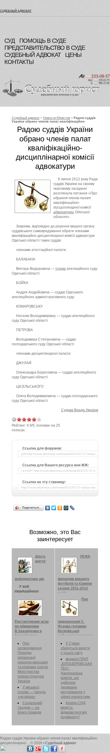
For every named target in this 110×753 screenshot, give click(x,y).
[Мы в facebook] (53, 748)
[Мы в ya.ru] (61, 748)
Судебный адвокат (15, 10)
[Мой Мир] (66, 508)
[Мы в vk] (30, 748)
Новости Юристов (56, 118)
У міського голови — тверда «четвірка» (32, 692)
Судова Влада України (79, 410)
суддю (60, 269)
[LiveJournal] (72, 508)
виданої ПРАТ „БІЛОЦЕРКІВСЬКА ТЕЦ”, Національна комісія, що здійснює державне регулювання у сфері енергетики (76, 678)
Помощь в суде (42, 40)
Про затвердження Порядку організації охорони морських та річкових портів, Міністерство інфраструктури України (33, 662)
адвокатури (63, 212)
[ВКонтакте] (48, 508)
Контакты (19, 62)
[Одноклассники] (60, 508)
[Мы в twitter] (46, 748)
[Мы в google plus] (38, 748)
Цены (73, 55)
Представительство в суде (44, 47)
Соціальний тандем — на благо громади (30, 707)
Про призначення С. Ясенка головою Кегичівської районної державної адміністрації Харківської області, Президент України (75, 624)
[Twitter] (54, 508)
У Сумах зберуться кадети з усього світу (75, 648)
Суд (9, 40)
